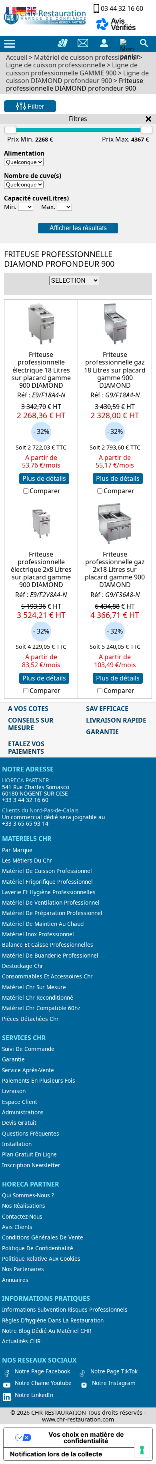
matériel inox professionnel (38, 934)
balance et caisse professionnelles (47, 945)
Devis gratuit (19, 1123)
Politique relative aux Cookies (41, 1258)
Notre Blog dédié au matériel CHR (46, 1331)
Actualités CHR (21, 1341)
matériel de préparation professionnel (52, 913)
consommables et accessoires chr (47, 976)
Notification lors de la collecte (56, 1454)
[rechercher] (144, 43)
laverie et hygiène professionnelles (49, 892)
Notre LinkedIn (34, 1395)
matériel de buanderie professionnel (50, 955)
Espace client (19, 1102)
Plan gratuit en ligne (29, 1154)
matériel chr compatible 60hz (41, 1008)
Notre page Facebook (42, 1371)
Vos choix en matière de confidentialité (86, 1437)
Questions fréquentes (30, 1133)
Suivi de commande (28, 1049)
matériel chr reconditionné (37, 997)
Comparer (45, 490)
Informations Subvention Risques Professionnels (65, 1309)
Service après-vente (28, 1070)
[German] (21, 10)
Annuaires (15, 1280)
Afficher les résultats (78, 228)
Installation (17, 1144)
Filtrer (35, 106)
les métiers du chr (27, 860)
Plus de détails (44, 478)
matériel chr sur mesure (34, 987)
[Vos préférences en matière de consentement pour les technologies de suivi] (142, 1450)
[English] (32, 10)
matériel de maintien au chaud (43, 924)
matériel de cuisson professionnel (47, 871)
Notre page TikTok (114, 1371)
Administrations (23, 1112)
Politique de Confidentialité (37, 1248)
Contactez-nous (22, 1216)
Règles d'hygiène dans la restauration (53, 1320)
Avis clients (17, 1227)
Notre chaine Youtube (43, 1383)
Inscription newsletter (31, 1165)
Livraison (14, 1091)
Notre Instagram (114, 1383)
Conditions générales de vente (42, 1237)
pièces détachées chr (30, 1019)
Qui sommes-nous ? (28, 1195)
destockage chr (22, 966)
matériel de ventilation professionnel (51, 902)
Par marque (17, 850)
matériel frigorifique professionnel (47, 882)
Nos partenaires (23, 1269)
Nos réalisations (23, 1206)
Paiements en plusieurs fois (38, 1080)
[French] (11, 10)
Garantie (13, 1059)
